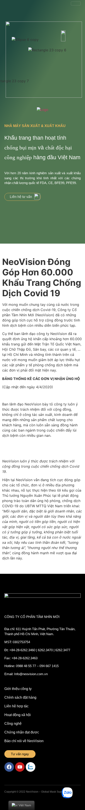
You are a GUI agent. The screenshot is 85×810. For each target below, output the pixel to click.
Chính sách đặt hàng (20, 697)
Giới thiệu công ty (18, 689)
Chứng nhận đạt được (21, 732)
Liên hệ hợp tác (16, 706)
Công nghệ (13, 723)
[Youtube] (20, 767)
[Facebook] (9, 767)
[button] (22, 197)
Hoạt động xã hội (17, 715)
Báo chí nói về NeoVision (24, 741)
